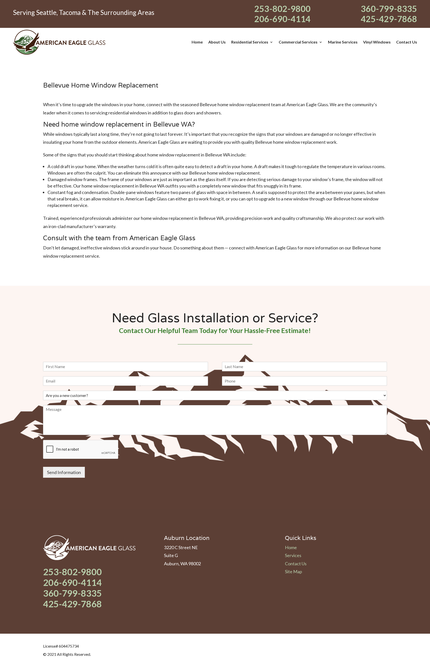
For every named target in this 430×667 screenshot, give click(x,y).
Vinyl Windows (377, 42)
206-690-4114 (282, 19)
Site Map (293, 571)
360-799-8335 (389, 8)
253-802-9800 (282, 8)
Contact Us (406, 42)
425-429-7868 (389, 19)
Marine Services (343, 42)
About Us (217, 42)
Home (197, 42)
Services (293, 555)
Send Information (64, 472)
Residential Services (249, 42)
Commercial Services (298, 42)
